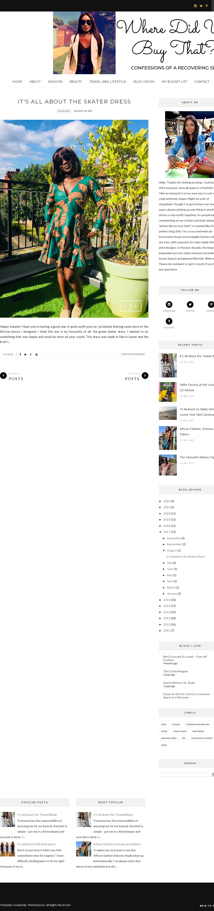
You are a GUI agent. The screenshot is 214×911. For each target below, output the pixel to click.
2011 (166, 630)
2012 (166, 624)
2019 (166, 519)
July (169, 562)
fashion (64, 111)
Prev (125, 306)
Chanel (176, 724)
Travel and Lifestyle (107, 82)
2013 (166, 618)
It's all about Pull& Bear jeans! (36, 844)
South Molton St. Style (179, 682)
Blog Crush (144, 82)
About (35, 82)
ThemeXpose (36, 905)
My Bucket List (174, 82)
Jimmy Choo (180, 731)
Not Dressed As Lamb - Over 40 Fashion (185, 658)
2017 (166, 532)
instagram (169, 311)
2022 (166, 501)
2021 (166, 507)
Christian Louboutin (197, 724)
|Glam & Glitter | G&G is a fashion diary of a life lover (186, 695)
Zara (164, 745)
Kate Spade (198, 731)
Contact (202, 82)
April (170, 581)
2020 (166, 513)
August (172, 550)
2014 (166, 612)
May (169, 575)
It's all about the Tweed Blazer (37, 814)
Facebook (169, 327)
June (170, 569)
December (174, 538)
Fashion (55, 82)
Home (17, 82)
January (172, 593)
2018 (166, 525)
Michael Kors (168, 738)
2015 (166, 606)
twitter (190, 311)
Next (136, 306)
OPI (183, 738)
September (174, 544)
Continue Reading (133, 354)
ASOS (163, 724)
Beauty (76, 82)
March (171, 587)
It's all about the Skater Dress (74, 101)
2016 (166, 599)
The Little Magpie (175, 671)
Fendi (164, 731)
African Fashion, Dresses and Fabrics (117, 844)
